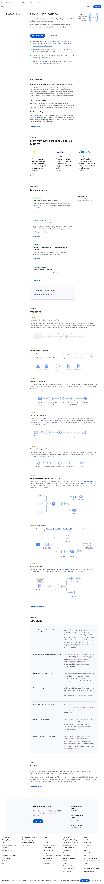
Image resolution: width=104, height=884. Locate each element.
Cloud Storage (44, 420)
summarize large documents (42, 46)
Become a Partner (88, 845)
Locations (4, 853)
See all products (76, 828)
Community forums (89, 871)
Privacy (12, 880)
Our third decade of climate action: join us (46, 880)
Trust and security (6, 842)
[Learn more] (36, 212)
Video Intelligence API (53, 529)
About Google (5, 880)
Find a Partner (87, 842)
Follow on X (86, 863)
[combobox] (96, 880)
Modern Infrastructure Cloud (9, 845)
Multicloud (4, 847)
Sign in (100, 2)
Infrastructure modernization (50, 840)
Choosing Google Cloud (8, 840)
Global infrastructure (7, 850)
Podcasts (86, 850)
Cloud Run (37, 119)
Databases (45, 842)
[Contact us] (88, 7)
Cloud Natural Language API (64, 569)
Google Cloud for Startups (69, 868)
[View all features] (35, 127)
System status (67, 871)
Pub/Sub (52, 420)
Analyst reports (6, 858)
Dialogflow (93, 481)
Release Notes (67, 873)
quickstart (51, 52)
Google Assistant (89, 707)
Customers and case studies (9, 855)
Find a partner (75, 820)
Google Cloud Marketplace (70, 847)
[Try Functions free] (37, 36)
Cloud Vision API (67, 529)
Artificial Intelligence (48, 850)
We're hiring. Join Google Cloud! (92, 868)
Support (95, 2)
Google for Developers (69, 866)
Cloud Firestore (61, 420)
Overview (17, 2)
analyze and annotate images (59, 44)
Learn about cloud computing (70, 850)
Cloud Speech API (82, 481)
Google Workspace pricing (29, 842)
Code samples (67, 855)
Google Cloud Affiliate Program (71, 840)
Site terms (18, 880)
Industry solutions (47, 858)
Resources (42, 2)
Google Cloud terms (28, 880)
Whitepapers (5, 860)
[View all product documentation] (43, 295)
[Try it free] (38, 821)
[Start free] (97, 7)
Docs (90, 2)
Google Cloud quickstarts (69, 845)
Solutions (23, 2)
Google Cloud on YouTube (90, 858)
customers (43, 61)
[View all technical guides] (37, 607)
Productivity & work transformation (52, 855)
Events (85, 847)
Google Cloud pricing (27, 840)
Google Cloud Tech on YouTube (92, 860)
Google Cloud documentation (70, 842)
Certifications (66, 863)
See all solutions (47, 866)
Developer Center (88, 853)
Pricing (36, 2)
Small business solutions (49, 863)
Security (45, 853)
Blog (3, 863)
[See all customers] (35, 176)
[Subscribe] (85, 881)
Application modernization (49, 845)
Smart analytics (47, 847)
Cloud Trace (77, 659)
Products (30, 2)
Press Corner (87, 855)
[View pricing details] (36, 787)
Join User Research (89, 866)
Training (65, 860)
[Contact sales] (53, 36)
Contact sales (75, 811)
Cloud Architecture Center (70, 858)
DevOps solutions (47, 860)
